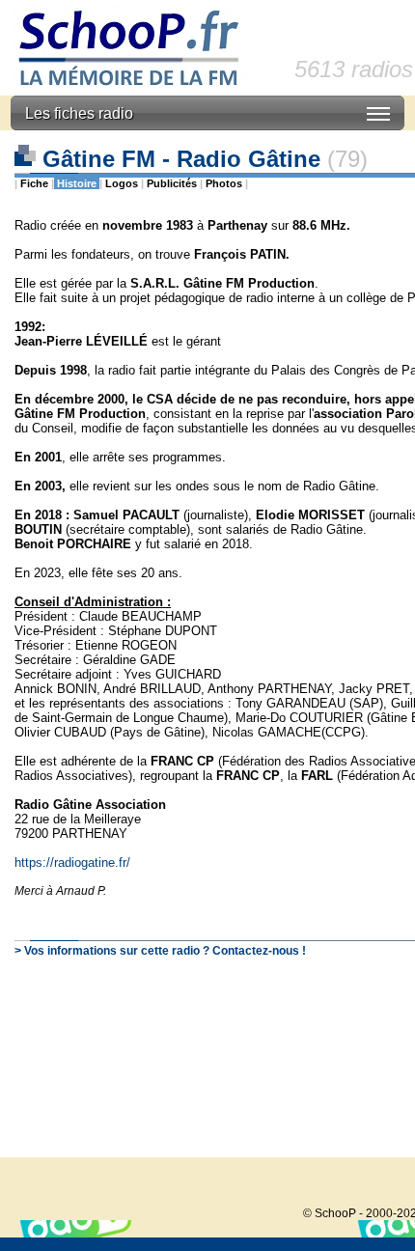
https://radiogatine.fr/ (72, 862)
